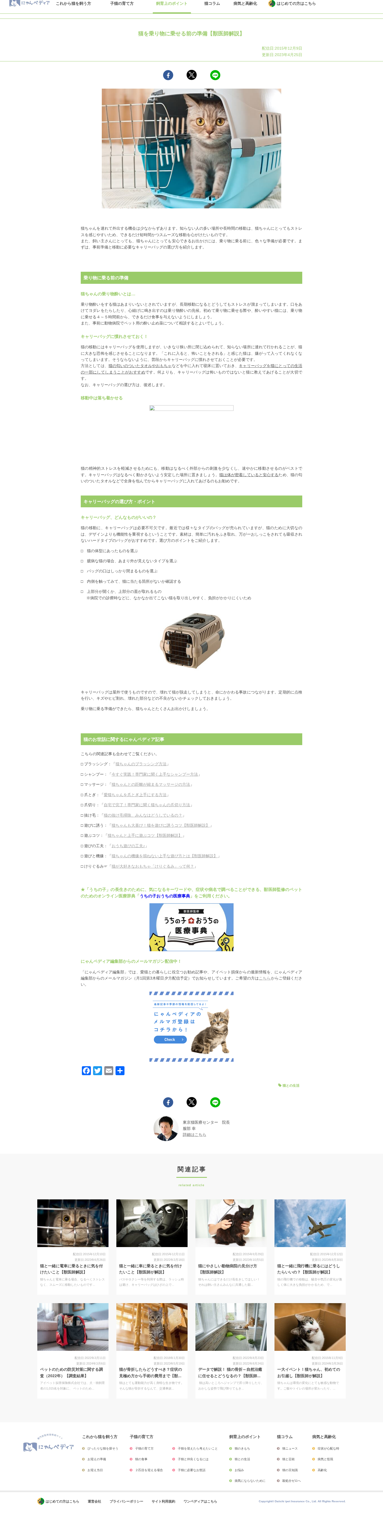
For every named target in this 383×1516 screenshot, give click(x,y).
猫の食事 (141, 1459)
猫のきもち (242, 1448)
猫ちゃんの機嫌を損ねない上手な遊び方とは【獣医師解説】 (165, 856)
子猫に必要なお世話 (192, 1470)
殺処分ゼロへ (291, 1480)
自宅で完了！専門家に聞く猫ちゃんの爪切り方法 (147, 805)
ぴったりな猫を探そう (102, 1448)
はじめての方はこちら (62, 1501)
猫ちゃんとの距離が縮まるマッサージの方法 (151, 784)
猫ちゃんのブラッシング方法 (141, 764)
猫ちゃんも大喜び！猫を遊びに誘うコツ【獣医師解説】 (161, 825)
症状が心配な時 (328, 1448)
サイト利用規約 (163, 1501)
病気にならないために (250, 1480)
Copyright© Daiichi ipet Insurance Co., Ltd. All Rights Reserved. (302, 1501)
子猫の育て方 (144, 1448)
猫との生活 (291, 1086)
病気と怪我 (325, 1459)
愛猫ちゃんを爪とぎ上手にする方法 (135, 794)
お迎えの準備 (96, 1459)
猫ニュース (290, 1448)
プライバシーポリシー (126, 1501)
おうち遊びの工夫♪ (128, 846)
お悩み (239, 1470)
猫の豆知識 (290, 1470)
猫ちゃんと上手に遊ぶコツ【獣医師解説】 (145, 835)
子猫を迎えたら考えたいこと (198, 1448)
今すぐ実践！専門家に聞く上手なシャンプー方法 (155, 774)
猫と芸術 (288, 1459)
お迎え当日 (95, 1470)
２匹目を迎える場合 (149, 1470)
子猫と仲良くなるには (193, 1459)
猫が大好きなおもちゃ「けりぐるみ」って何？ (153, 866)
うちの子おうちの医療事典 (165, 895)
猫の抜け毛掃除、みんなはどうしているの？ (143, 815)
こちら (265, 978)
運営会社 (94, 1501)
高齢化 (322, 1470)
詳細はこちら (194, 1134)
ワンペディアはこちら (200, 1501)
